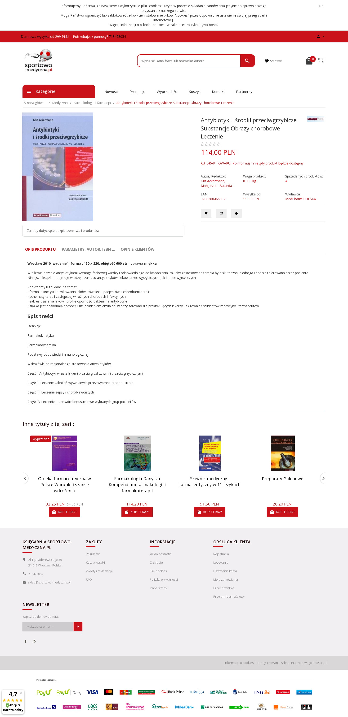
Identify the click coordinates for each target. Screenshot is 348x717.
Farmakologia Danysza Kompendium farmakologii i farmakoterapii (137, 484)
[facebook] (26, 641)
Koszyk (195, 91)
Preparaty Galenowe (282, 478)
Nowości (111, 91)
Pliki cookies (158, 571)
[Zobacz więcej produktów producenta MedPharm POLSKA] (316, 119)
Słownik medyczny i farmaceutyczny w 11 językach (210, 482)
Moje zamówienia (225, 579)
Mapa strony (158, 588)
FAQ (89, 579)
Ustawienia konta (225, 571)
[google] (34, 641)
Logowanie (220, 562)
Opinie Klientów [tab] (137, 249)
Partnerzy (244, 91)
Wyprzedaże (167, 91)
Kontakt (218, 91)
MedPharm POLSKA (300, 199)
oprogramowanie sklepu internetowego (284, 663)
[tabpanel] (174, 332)
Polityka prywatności (201, 24)
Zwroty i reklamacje (99, 571)
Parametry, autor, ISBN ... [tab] (88, 249)
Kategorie (44, 91)
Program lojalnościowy (229, 596)
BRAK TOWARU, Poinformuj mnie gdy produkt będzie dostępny (254, 163)
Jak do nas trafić (160, 554)
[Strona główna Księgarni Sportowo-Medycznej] (38, 60)
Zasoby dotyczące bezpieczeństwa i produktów (63, 230)
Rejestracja (221, 554)
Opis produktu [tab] (40, 249)
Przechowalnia (223, 588)
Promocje (137, 91)
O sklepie (156, 562)
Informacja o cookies (239, 663)
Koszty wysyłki (95, 562)
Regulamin (93, 554)
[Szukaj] (247, 61)
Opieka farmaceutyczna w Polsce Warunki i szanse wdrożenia (64, 484)
